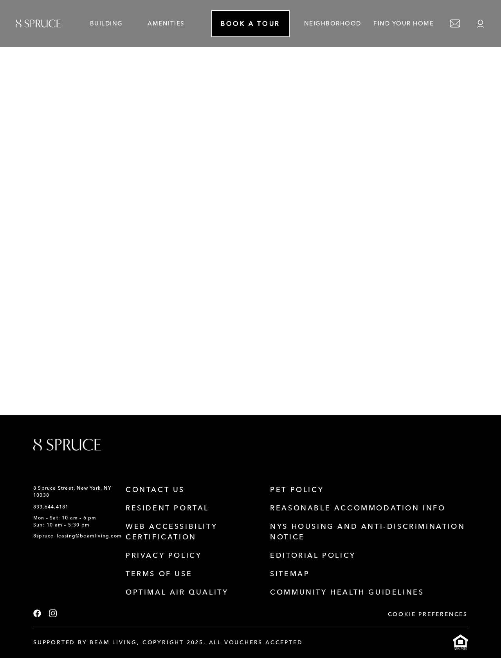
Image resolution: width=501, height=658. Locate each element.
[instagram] (53, 614)
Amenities (166, 23)
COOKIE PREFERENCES (428, 614)
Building (106, 23)
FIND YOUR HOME (403, 23)
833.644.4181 (50, 507)
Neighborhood (332, 23)
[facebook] (37, 614)
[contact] (455, 23)
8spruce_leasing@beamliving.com (77, 536)
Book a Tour (250, 23)
